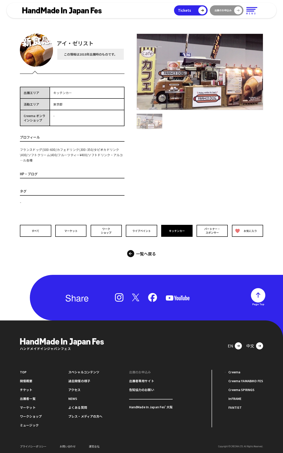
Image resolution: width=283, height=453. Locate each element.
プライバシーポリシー (33, 446)
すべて (35, 231)
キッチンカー (177, 231)
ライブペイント (141, 231)
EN (230, 346)
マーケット (71, 231)
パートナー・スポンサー (212, 230)
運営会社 (94, 446)
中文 (250, 346)
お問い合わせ (68, 446)
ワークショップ (106, 230)
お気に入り (250, 231)
